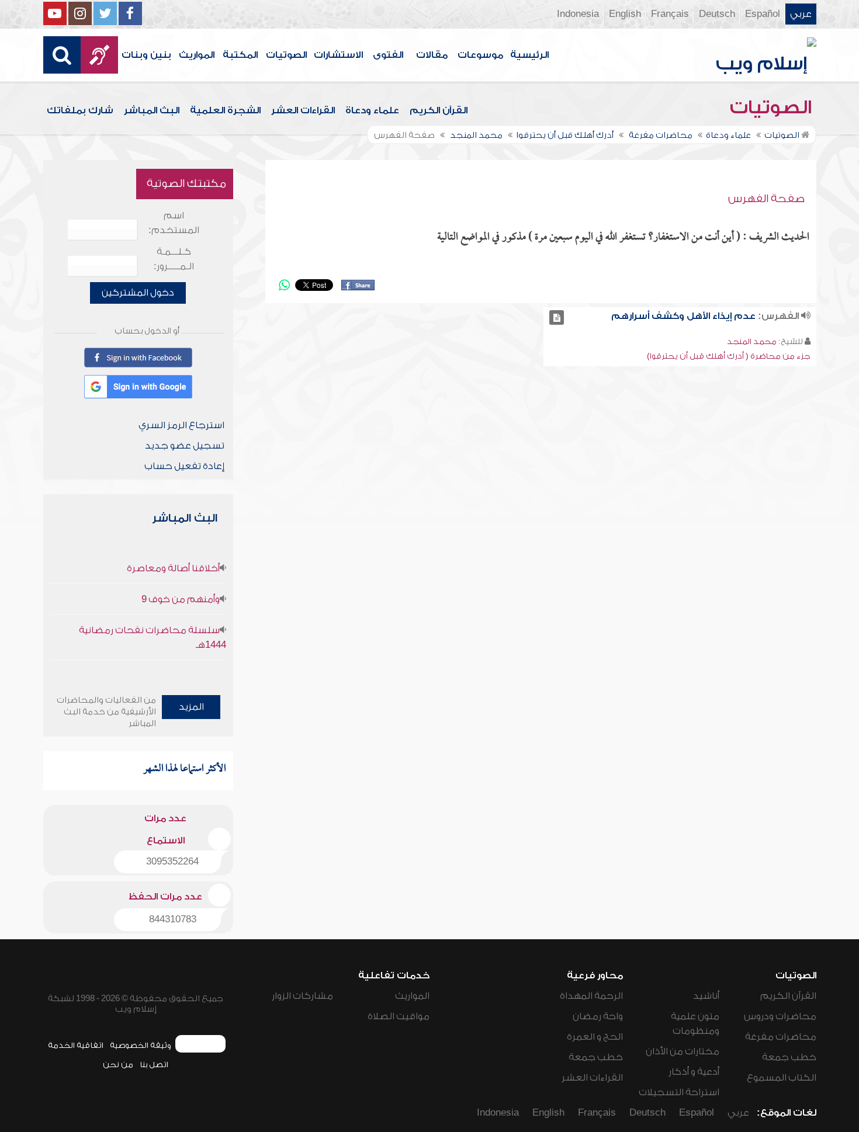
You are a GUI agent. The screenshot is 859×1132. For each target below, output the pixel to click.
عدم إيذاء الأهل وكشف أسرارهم (683, 316)
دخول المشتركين (138, 292)
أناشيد (706, 996)
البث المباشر (151, 110)
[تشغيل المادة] (556, 317)
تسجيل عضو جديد (184, 445)
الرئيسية (529, 55)
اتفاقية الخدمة (75, 1045)
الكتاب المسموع (781, 1077)
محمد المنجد (752, 341)
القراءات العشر (303, 110)
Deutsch (717, 14)
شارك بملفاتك (80, 110)
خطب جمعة (789, 1057)
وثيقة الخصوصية (140, 1045)
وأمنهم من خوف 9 (180, 599)
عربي (801, 14)
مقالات (432, 55)
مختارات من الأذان (682, 1051)
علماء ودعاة (372, 110)
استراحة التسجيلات (679, 1092)
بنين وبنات (146, 55)
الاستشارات (338, 55)
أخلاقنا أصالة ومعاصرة (173, 568)
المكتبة (240, 55)
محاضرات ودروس (780, 1016)
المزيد (191, 707)
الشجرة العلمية (225, 110)
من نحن (118, 1064)
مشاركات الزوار (302, 996)
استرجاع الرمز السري (181, 425)
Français (670, 14)
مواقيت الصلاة (399, 1016)
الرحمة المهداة (591, 996)
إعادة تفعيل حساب (184, 466)
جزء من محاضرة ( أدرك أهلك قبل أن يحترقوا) (728, 356)
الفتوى (388, 55)
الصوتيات (286, 55)
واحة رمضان (598, 1016)
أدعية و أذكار (694, 1072)
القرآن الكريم (438, 110)
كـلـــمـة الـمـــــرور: (174, 259)
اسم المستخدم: (173, 222)
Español (762, 14)
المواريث (196, 55)
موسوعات (480, 55)
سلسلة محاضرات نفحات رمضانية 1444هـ (152, 637)
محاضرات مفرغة (780, 1037)
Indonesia (578, 14)
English (625, 14)
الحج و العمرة (595, 1037)
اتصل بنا (154, 1064)
